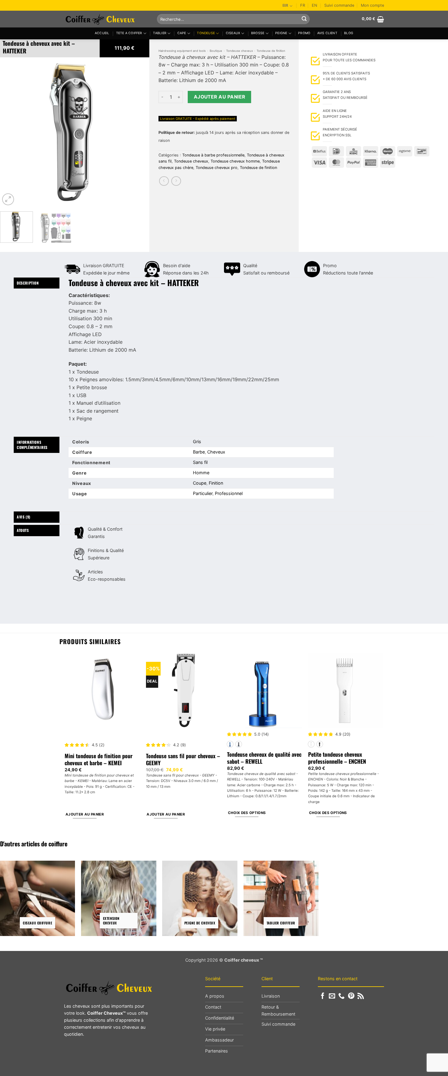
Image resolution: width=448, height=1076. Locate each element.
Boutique (216, 50)
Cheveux (216, 451)
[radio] (230, 744)
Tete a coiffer (129, 33)
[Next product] (164, 181)
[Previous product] (176, 181)
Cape (181, 33)
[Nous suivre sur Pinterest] (351, 996)
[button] (373, 19)
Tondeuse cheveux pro (216, 167)
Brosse (257, 33)
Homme (201, 472)
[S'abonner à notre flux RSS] (360, 996)
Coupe (199, 483)
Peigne (281, 33)
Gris (197, 441)
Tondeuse (206, 33)
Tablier (159, 33)
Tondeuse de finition (271, 50)
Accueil (102, 33)
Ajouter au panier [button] (85, 814)
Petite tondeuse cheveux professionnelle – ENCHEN (337, 758)
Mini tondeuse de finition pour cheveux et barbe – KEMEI (99, 759)
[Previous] (10, 132)
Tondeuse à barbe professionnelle (213, 155)
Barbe (199, 451)
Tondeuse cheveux (239, 50)
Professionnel (229, 493)
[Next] (138, 132)
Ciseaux (233, 33)
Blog (348, 33)
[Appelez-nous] (341, 996)
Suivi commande (339, 5)
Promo (304, 33)
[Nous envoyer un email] (332, 996)
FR (302, 5)
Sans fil (200, 462)
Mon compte (372, 5)
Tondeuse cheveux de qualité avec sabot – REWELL (264, 758)
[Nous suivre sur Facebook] (322, 996)
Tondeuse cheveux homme (235, 161)
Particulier (202, 493)
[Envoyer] (304, 19)
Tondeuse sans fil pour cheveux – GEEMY (183, 759)
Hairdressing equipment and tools (182, 50)
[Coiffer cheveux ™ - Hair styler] (106, 19)
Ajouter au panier (219, 97)
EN (314, 5)
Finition (216, 483)
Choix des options (247, 813)
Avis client (327, 33)
